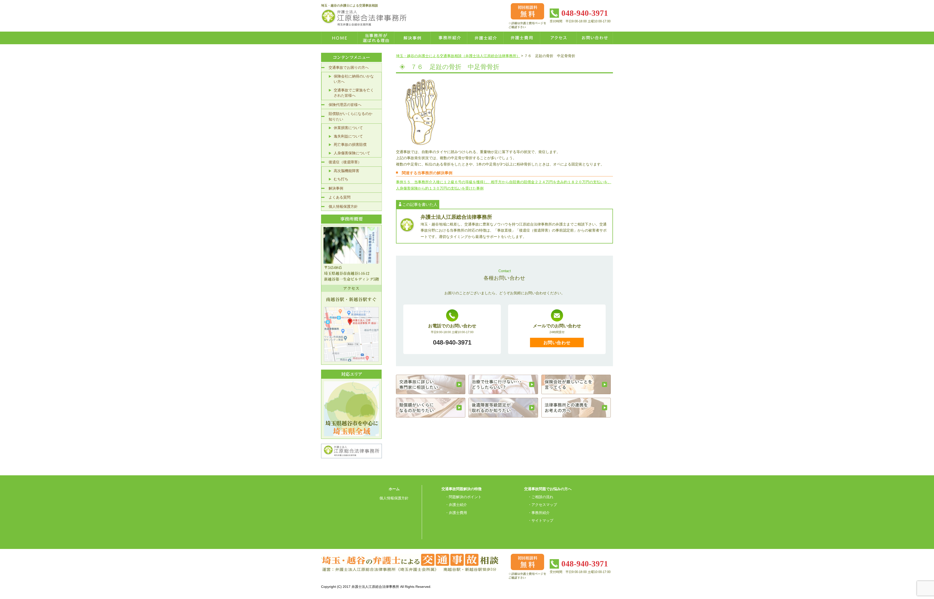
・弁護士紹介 (456, 505)
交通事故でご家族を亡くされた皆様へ (354, 93)
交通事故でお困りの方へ (349, 67)
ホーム (394, 489)
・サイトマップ (540, 520)
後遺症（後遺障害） (345, 162)
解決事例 (336, 188)
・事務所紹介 (539, 513)
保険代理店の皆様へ (345, 105)
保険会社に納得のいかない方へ (354, 79)
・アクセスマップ (542, 505)
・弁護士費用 (456, 513)
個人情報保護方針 (343, 206)
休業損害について (348, 128)
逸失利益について (348, 136)
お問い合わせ (556, 342)
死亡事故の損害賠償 (350, 144)
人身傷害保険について (352, 153)
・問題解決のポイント (463, 497)
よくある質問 (339, 197)
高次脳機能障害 (346, 171)
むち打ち (341, 179)
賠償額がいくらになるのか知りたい (350, 116)
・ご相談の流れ (540, 497)
